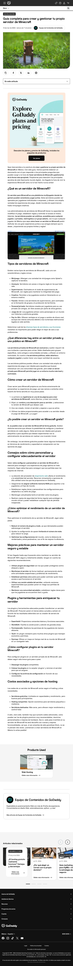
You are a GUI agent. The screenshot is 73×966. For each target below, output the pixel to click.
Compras (5, 919)
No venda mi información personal (36, 949)
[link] (13, 73)
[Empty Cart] (68, 3)
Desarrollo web (15, 851)
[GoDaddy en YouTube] (22, 939)
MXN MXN (65, 934)
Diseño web (38, 855)
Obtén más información (15, 873)
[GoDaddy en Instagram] (7, 939)
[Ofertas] (56, 3)
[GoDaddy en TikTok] (12, 939)
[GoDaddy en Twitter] (17, 939)
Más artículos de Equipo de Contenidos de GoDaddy (24, 815)
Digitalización (10, 14)
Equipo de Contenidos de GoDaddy (51, 28)
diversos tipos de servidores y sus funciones (43, 327)
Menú (5, 8)
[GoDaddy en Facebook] (3, 939)
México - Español (7, 934)
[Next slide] (67, 842)
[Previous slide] (60, 842)
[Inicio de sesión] (64, 3)
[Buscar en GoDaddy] (68, 8)
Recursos (5, 904)
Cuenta (4, 914)
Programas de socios (8, 909)
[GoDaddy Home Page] (9, 925)
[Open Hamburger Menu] (4, 3)
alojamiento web (41, 476)
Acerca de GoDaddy (8, 894)
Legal (25, 945)
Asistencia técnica (7, 899)
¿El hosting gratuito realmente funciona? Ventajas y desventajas (16, 863)
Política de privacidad (35, 945)
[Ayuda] (60, 3)
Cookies (46, 945)
